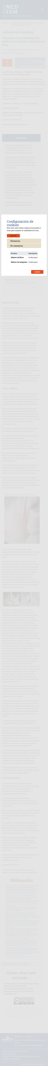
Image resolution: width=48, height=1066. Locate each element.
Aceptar (37, 272)
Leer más (13, 236)
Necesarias (15, 241)
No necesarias (16, 245)
